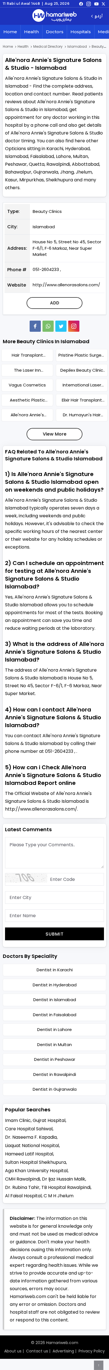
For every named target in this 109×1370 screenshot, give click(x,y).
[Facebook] (35, 326)
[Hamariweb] (54, 16)
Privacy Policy (92, 1351)
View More (55, 434)
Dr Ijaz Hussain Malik (63, 1179)
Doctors (54, 31)
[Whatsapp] (48, 326)
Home (10, 31)
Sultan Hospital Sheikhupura (35, 1162)
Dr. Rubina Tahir (22, 1187)
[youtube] (96, 3)
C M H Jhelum (59, 1196)
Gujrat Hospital (49, 1120)
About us (13, 1351)
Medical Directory (48, 46)
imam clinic (18, 1120)
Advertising (63, 1351)
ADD (54, 303)
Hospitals (80, 31)
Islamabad (77, 46)
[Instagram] (88, 3)
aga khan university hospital (36, 1170)
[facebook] (81, 3)
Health (31, 31)
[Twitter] (61, 326)
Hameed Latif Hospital (29, 1154)
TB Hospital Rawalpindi (66, 1187)
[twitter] (103, 3)
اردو (98, 16)
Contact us (37, 1351)
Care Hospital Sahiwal (29, 1129)
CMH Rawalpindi (22, 1179)
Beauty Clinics (47, 211)
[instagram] (73, 326)
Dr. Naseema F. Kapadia (31, 1137)
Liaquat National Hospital (32, 1145)
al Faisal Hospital (23, 1196)
